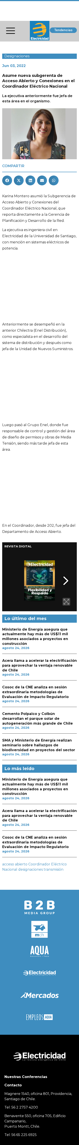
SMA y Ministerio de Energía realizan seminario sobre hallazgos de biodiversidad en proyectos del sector (38, 745)
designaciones (30, 869)
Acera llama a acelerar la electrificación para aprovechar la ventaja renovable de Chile (39, 665)
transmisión (53, 869)
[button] (7, 180)
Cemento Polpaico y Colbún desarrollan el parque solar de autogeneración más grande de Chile (37, 718)
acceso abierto (14, 864)
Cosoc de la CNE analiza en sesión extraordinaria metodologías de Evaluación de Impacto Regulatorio (35, 692)
